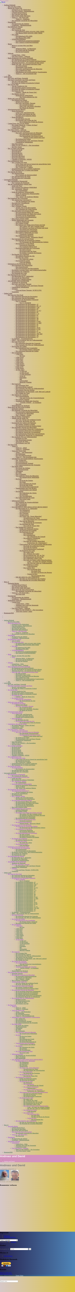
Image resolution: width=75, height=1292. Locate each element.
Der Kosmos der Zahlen (19, 346)
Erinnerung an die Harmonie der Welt (19, 264)
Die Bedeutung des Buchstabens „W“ (27, 335)
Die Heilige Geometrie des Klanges (30, 253)
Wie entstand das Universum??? (21, 200)
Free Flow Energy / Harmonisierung (23, 11)
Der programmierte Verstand (24, 463)
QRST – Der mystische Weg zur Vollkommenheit (27, 340)
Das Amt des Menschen (27, 521)
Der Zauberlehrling (21, 190)
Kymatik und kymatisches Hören (26, 116)
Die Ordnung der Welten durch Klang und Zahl (30, 225)
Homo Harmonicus (18, 111)
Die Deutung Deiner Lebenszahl (30, 349)
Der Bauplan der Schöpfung (20, 254)
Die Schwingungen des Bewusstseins (27, 268)
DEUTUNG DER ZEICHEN (21, 16)
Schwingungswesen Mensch (16, 109)
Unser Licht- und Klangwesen (25, 112)
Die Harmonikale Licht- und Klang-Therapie (29, 140)
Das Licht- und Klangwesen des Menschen (29, 69)
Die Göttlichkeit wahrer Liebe (32, 558)
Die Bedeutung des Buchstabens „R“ (27, 324)
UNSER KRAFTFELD (19, 13)
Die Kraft (18, 479)
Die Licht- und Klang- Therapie (25, 103)
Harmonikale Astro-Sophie (24, 67)
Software (10, 53)
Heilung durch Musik (22, 102)
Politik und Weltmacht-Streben (29, 529)
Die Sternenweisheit (18, 173)
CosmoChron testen (18, 128)
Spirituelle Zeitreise (18, 409)
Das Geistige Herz (29, 568)
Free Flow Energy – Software (21, 56)
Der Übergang (24, 513)
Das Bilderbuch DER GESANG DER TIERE (30, 31)
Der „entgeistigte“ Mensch (20, 189)
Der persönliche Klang (26, 105)
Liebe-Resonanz (32, 566)
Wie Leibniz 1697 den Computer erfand (32, 226)
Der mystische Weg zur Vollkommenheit (24, 437)
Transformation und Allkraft (28, 490)
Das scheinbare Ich (21, 462)
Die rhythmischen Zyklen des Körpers (31, 122)
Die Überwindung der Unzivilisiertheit (35, 519)
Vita (9, 75)
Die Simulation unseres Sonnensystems (24, 87)
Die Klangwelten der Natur (28, 251)
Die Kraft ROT (16, 151)
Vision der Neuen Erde (19, 451)
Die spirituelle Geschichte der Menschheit (24, 20)
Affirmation (19, 471)
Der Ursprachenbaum (22, 396)
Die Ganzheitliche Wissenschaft (17, 181)
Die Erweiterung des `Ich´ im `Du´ (34, 555)
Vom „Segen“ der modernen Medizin (27, 197)
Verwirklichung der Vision (31, 518)
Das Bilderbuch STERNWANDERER (28, 41)
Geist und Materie (25, 262)
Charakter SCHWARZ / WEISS (22, 159)
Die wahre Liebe (28, 552)
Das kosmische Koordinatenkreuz (26, 217)
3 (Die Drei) (19, 359)
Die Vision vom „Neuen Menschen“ (31, 516)
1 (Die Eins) (19, 354)
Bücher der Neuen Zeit (15, 8)
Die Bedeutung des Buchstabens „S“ (27, 326)
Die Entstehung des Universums (18, 198)
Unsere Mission (8, 1256)
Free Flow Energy (17, 144)
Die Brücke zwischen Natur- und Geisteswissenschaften (29, 270)
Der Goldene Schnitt (22, 223)
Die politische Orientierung (31, 538)
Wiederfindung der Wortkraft (20, 406)
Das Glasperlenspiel (22, 267)
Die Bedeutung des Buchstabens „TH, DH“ (29, 334)
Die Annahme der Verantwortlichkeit (27, 502)
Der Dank (23, 482)
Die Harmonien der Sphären (20, 24)
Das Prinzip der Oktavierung (28, 229)
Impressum (7, 1236)
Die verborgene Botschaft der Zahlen (27, 351)
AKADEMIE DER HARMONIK (18, 281)
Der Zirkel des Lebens (26, 259)
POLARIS (15, 34)
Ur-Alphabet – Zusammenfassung (22, 338)
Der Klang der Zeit (17, 91)
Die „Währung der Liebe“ (31, 554)
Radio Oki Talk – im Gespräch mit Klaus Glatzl (26, 64)
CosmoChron (16, 602)
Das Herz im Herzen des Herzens (41, 572)
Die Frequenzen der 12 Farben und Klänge (25, 170)
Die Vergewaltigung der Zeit (28, 97)
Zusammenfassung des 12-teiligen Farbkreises (26, 169)
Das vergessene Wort (22, 385)
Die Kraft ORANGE (18, 156)
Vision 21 (15, 446)
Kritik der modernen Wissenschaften (23, 192)
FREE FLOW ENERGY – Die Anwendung (25, 145)
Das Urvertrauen (21, 474)
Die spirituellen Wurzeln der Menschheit (24, 427)
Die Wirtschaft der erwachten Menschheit (32, 580)
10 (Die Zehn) (20, 370)
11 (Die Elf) (23, 371)
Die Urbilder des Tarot (22, 393)
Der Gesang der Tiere (18, 30)
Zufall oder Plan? (17, 186)
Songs (14, 47)
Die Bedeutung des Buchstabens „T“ (27, 331)
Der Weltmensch (25, 510)
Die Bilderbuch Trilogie (15, 27)
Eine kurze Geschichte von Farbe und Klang (21, 80)
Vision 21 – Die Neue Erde (20, 17)
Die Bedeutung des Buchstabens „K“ (27, 315)
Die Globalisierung (29, 535)
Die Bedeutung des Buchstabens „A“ (27, 304)
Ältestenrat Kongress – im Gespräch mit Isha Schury (28, 63)
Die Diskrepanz (20, 454)
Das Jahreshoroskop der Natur (21, 176)
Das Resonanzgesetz (22, 469)
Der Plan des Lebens (22, 257)
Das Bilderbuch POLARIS (24, 36)
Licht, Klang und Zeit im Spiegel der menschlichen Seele (33, 164)
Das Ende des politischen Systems (33, 546)
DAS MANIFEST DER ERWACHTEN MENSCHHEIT (30, 507)
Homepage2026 (9, 613)
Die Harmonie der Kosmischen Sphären (28, 240)
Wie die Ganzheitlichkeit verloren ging (20, 184)
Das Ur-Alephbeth (25, 303)
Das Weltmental (28, 533)
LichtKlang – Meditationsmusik (21, 25)
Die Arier (18, 404)
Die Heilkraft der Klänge (19, 100)
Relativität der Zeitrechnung (24, 95)
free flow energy (17, 147)
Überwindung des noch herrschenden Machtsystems (36, 544)
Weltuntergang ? (32, 540)
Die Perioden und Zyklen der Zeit (26, 120)
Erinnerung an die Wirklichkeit (21, 10)
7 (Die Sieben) (20, 365)
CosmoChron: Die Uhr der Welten (18, 123)
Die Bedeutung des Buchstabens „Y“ (27, 337)
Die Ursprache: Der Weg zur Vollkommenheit (30, 345)
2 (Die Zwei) (20, 357)
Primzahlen (23, 377)
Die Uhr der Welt (13, 84)
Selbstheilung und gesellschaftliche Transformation (31, 72)
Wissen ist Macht (21, 195)
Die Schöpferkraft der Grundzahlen (26, 231)
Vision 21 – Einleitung (22, 19)
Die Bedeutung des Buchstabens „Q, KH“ (29, 323)
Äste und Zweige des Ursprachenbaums (32, 398)
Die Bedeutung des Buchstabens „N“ (27, 320)
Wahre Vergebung (21, 504)
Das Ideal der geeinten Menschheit (34, 541)
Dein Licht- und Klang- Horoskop (30, 106)
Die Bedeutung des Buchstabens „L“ (27, 317)
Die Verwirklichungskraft (23, 455)
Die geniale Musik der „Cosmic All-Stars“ (25, 125)
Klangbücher (12, 22)
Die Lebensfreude (21, 505)
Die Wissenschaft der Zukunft (17, 275)
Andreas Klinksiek (9, 5)
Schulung (15, 289)
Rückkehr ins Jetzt (21, 438)
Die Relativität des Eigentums (32, 522)
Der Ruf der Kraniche (22, 52)
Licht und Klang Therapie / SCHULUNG (29, 290)
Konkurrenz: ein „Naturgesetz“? (37, 543)
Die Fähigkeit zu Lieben (30, 565)
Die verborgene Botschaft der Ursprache (28, 343)
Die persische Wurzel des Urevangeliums (28, 430)
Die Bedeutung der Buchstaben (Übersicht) (25, 299)
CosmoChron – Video (18, 55)
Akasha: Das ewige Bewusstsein (26, 208)
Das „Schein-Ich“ (21, 460)
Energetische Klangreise (27, 245)
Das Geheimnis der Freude (28, 483)
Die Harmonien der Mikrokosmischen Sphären (34, 242)
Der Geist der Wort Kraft (19, 14)
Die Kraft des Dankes (26, 480)
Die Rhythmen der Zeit (23, 119)
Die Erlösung (24, 494)
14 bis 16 (22, 376)
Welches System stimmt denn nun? (34, 137)
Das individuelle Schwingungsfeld (30, 134)
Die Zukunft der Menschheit (20, 278)
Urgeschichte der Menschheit (25, 413)
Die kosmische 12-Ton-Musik (25, 243)
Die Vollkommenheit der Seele (25, 497)
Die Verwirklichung (26, 496)
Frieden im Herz (32, 574)
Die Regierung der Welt (27, 532)
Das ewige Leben (25, 499)
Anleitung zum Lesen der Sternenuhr (27, 605)
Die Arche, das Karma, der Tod (25, 421)
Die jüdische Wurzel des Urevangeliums (28, 432)
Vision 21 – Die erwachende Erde (26, 73)
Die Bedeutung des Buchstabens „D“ (27, 309)
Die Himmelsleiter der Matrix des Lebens (28, 214)
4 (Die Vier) (19, 360)
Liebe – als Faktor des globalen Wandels (39, 561)
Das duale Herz (36, 571)
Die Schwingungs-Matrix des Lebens (27, 212)
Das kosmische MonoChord (28, 246)
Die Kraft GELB (17, 150)
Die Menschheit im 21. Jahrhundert (22, 276)
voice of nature (16, 28)
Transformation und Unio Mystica (26, 488)
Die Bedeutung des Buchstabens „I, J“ (27, 314)
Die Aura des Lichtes (14, 6)
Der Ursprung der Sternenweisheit (26, 175)
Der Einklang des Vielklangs (20, 271)
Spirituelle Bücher (13, 583)
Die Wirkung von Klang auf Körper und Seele (34, 228)
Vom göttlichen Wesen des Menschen (27, 476)
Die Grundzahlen (17, 352)
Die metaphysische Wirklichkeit (29, 477)
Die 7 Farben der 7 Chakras (24, 167)
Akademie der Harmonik (19, 282)
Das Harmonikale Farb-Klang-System (31, 136)
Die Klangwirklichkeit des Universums (28, 248)
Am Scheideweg (25, 512)
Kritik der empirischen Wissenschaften (27, 193)
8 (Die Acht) (19, 367)
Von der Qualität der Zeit (19, 86)
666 (21, 379)
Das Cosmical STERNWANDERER (27, 42)
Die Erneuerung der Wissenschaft (22, 265)
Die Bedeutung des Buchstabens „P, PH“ (28, 321)
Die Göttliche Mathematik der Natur (27, 232)
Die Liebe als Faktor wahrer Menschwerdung (37, 560)
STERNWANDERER (19, 39)
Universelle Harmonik (11, 179)
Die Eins (22, 356)
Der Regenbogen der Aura (24, 165)
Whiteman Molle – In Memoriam (26, 48)
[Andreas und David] (9, 1181)
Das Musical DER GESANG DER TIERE (29, 33)
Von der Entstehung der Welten (25, 201)
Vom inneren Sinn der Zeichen (25, 390)
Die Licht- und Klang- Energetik (18, 78)
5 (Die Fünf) (19, 362)
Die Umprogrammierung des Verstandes (28, 465)
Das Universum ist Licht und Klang (23, 239)
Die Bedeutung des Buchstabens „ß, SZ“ (28, 329)
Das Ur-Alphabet (21, 301)
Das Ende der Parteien (30, 547)
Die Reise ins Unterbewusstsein (21, 279)
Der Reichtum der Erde (27, 524)
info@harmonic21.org (6, 1274)
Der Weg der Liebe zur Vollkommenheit (39, 563)
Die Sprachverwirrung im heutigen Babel (28, 426)
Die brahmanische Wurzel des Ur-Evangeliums (30, 434)
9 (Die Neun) (20, 368)
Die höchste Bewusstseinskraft (29, 487)
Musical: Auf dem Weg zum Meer (22, 45)
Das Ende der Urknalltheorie (20, 203)
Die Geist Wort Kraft (18, 342)
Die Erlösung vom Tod (23, 443)
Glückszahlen (24, 381)
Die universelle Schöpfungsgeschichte (27, 412)
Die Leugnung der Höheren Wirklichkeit (24, 187)
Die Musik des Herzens (27, 108)
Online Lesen (8, 293)
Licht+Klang (8, 77)
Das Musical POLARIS (23, 38)
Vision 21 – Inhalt (21, 448)
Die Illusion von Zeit (18, 94)
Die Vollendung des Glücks (28, 493)
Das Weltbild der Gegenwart (24, 527)
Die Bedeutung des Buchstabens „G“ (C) (28, 310)
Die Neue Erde (12, 444)
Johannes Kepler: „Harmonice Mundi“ (31, 237)
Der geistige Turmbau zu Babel (25, 424)
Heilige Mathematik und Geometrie (22, 220)
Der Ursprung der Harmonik (20, 183)
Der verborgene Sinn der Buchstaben (23, 298)
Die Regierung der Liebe (27, 550)
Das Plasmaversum (17, 204)
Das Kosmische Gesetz (23, 261)
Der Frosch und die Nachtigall (25, 50)
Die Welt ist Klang (21, 66)
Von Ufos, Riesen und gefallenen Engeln (28, 420)
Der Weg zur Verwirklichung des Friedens (33, 579)
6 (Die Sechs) (20, 363)
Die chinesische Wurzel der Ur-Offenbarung (29, 435)
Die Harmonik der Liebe (19, 273)
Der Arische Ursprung (22, 399)
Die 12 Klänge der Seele (19, 162)
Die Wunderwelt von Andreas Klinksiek (24, 59)
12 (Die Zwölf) (24, 373)
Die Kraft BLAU (17, 153)
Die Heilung (19, 491)
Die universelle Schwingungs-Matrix (23, 211)
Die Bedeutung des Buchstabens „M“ (27, 318)
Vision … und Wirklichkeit (24, 452)
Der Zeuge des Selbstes (23, 468)
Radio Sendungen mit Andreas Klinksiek (20, 58)
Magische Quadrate (26, 382)
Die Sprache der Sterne (15, 172)
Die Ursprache (16, 384)
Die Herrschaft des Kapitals (28, 530)
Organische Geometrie (26, 234)
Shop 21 (6, 582)
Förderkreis (15, 292)
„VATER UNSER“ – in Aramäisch (30, 402)
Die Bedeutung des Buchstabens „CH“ (28, 307)
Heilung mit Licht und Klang (21, 131)
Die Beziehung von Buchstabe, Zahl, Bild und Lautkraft (33, 391)
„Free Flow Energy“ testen (24, 611)
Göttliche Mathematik (22, 222)
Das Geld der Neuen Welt (31, 526)
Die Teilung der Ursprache (20, 395)
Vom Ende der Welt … (23, 441)
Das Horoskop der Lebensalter (21, 178)
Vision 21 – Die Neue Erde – (21, 593)
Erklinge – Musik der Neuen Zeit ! (26, 92)
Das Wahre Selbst (17, 466)
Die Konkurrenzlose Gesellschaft (33, 549)
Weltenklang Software (14, 600)
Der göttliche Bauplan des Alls (25, 256)
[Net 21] (2, 2)
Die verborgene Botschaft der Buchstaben (25, 296)
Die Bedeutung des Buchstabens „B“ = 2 (28, 306)
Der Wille (19, 473)
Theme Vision (19, 1275)
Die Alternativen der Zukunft (36, 536)
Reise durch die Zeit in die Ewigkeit (19, 407)
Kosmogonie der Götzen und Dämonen (24, 423)
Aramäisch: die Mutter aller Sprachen (27, 401)
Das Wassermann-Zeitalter (24, 440)
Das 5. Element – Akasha (23, 415)
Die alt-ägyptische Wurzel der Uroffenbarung (29, 429)
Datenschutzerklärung (10, 1237)
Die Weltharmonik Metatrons (24, 236)
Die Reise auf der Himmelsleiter (25, 215)
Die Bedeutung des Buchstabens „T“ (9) (28, 332)
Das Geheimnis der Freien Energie (26, 209)
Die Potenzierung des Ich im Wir (33, 557)
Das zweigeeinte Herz (34, 569)
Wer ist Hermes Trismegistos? (21, 416)
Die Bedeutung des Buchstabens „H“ (27, 312)
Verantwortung (24, 515)
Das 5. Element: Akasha (19, 206)
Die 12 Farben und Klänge (16, 148)
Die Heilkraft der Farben (23, 139)
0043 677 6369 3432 (5, 1272)
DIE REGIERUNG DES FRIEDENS (27, 577)
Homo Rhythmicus (17, 117)
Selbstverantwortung (18, 501)
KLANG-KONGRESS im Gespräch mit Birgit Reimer (29, 61)
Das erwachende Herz (38, 575)
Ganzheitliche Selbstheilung (24, 142)
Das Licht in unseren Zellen (20, 218)
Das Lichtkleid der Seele (23, 70)
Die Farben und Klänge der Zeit (25, 114)
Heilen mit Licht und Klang (16, 98)
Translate (13, 1242)
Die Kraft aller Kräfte (26, 485)
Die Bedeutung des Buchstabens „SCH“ (28, 328)
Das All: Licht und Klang (19, 81)
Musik (10, 44)
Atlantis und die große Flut (20, 418)
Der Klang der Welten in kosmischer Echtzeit (26, 83)
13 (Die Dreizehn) (25, 374)
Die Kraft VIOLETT (18, 158)
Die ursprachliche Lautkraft (24, 387)
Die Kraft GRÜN (17, 155)
